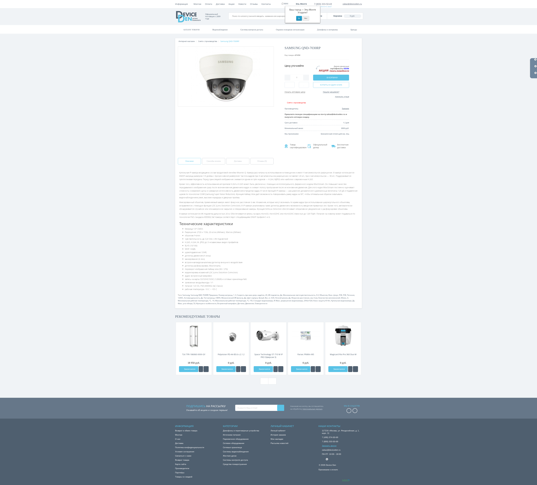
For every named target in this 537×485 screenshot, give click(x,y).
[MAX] (328, 458)
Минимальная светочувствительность (299, 295)
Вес (266, 298)
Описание (189, 161)
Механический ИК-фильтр (232, 298)
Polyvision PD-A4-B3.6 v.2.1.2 (231, 354)
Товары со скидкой (183, 477)
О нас (177, 439)
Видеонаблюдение (220, 30)
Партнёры (179, 472)
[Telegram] (323, 459)
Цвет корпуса (252, 298)
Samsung (186, 295)
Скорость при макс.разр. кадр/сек (250, 295)
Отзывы (254, 4)
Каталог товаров (192, 30)
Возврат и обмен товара (186, 430)
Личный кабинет (278, 430)
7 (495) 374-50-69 (330, 437)
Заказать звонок (329, 446)
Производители (182, 468)
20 (266, 295)
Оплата (208, 4)
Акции (232, 4)
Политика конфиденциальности (189, 447)
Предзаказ (213, 295)
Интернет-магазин (187, 41)
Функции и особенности (206, 303)
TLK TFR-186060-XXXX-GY (193, 354)
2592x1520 (308, 300)
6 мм (316, 298)
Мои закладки (277, 439)
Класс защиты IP (320, 300)
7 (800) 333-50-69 (323, 4)
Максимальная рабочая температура (230, 300)
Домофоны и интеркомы (327, 30)
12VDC (180, 298)
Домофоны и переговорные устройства (241, 430)
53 (194, 303)
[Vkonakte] (355, 411)
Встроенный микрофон (227, 303)
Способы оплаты (214, 161)
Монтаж (197, 4)
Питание (351, 295)
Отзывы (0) (262, 161)
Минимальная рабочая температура (193, 300)
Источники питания (232, 435)
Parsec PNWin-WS (305, 354)
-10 (213, 300)
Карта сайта (180, 464)
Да (281, 295)
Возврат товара (182, 460)
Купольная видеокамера (341, 300)
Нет (328, 300)
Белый (261, 298)
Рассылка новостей (279, 443)
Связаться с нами (183, 456)
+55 (251, 300)
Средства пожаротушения (235, 464)
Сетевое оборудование (233, 443)
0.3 (317, 295)
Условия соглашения (184, 451)
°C (210, 300)
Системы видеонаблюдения (236, 451)
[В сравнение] (206, 369)
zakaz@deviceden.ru (352, 4)
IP (274, 300)
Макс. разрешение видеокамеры (289, 300)
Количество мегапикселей (329, 298)
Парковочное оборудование (236, 439)
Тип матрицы (209, 298)
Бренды (354, 30)
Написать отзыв (342, 96)
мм (311, 298)
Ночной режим (281, 298)
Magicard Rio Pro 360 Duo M (343, 354)
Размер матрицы (226, 295)
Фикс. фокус (333, 295)
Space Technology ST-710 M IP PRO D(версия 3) (268, 355)
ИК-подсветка (273, 295)
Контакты (266, 4)
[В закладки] (201, 369)
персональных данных (312, 409)
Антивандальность (192, 298)
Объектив (323, 295)
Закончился (189, 369)
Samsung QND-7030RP (199, 295)
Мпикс (343, 298)
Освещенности (261, 303)
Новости (242, 4)
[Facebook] (349, 411)
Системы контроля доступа (251, 30)
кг (269, 298)
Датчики (240, 303)
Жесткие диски (229, 456)
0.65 (272, 298)
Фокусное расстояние (300, 298)
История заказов (278, 435)
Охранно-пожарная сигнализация (290, 30)
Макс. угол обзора (185, 303)
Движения (249, 303)
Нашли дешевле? (331, 92)
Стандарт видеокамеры (263, 300)
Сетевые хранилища (232, 447)
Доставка (220, 4)
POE (340, 295)
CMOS (218, 298)
